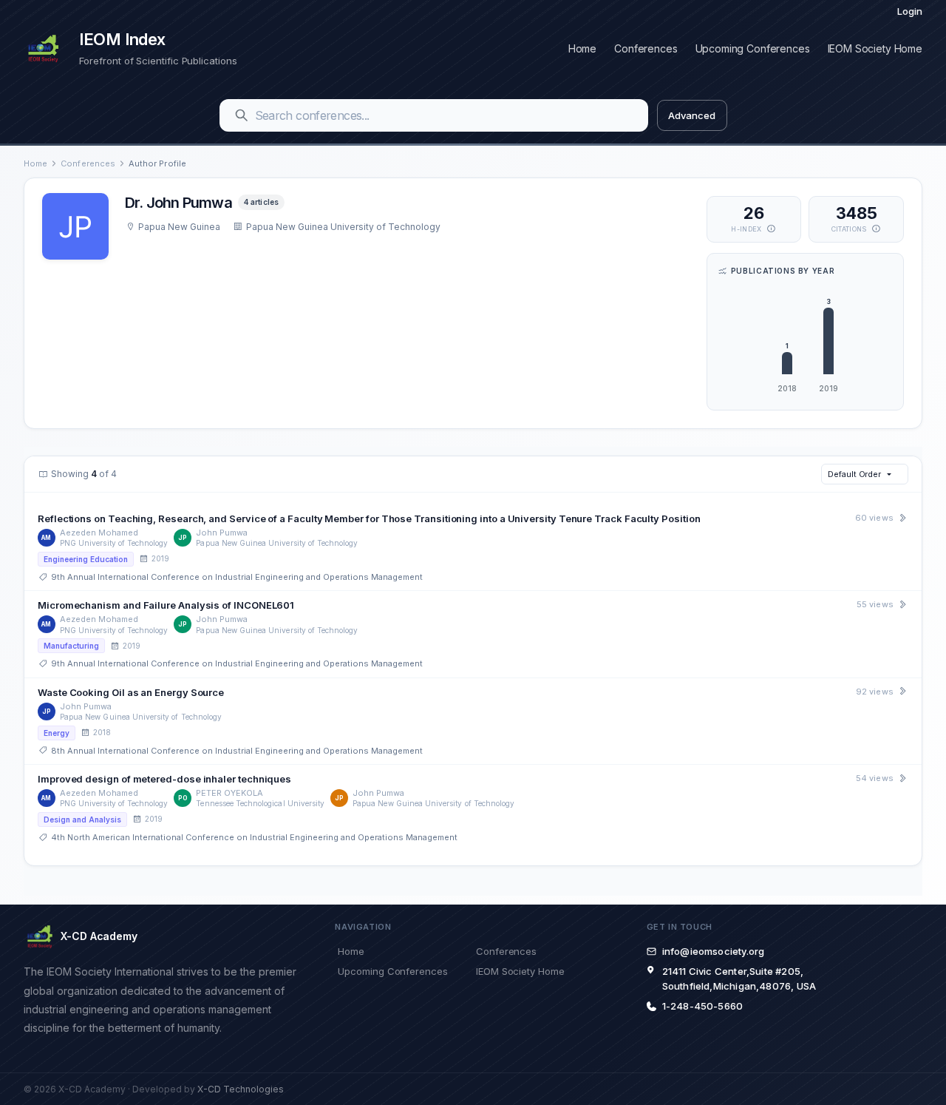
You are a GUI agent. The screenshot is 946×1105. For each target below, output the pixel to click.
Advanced (691, 115)
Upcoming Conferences (752, 48)
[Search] (241, 115)
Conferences (645, 48)
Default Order (854, 474)
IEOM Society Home (875, 48)
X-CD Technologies (240, 1089)
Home (582, 48)
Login (909, 11)
